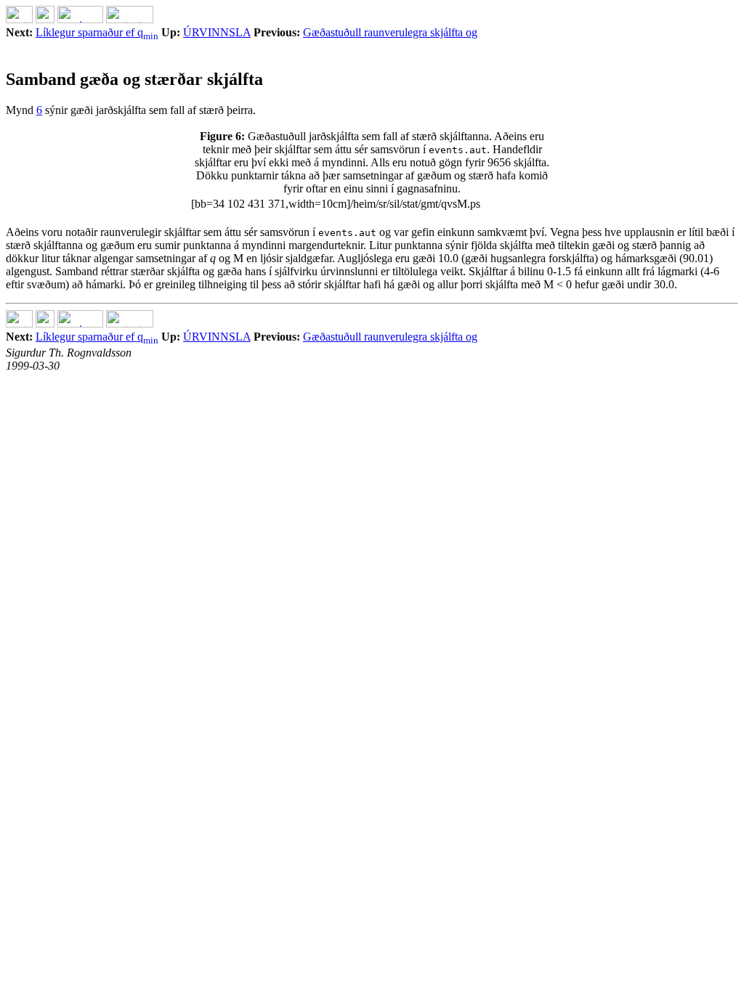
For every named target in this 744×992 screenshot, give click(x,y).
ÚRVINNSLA (217, 32)
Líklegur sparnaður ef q (97, 32)
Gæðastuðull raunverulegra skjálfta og (390, 32)
